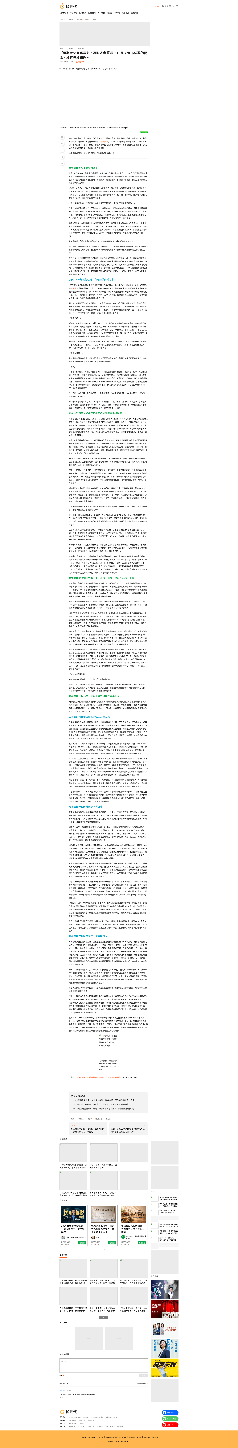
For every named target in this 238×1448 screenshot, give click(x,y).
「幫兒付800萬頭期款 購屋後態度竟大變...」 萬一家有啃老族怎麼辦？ (73, 1194)
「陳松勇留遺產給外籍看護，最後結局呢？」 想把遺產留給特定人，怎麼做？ (73, 1166)
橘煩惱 (109, 12)
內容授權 (91, 1420)
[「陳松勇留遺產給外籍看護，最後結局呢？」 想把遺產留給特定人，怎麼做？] (73, 1152)
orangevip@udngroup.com (78, 1417)
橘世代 (62, 48)
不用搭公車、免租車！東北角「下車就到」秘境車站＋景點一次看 (168, 1205)
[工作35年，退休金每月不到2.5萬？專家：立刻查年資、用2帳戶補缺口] (155, 1239)
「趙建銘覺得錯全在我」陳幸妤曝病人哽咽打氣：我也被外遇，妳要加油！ (73, 1281)
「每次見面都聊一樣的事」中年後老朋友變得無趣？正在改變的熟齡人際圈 (133, 1309)
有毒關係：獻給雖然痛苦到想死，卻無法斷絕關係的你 (100, 1077)
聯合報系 (132, 1437)
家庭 (72, 1119)
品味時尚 (101, 12)
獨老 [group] (94, 19)
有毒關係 (81, 1119)
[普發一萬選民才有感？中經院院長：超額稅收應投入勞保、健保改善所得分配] (155, 1226)
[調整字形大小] (62, 163)
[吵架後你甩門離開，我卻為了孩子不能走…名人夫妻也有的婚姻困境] (134, 1268)
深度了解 (82, 1243)
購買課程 (157, 6)
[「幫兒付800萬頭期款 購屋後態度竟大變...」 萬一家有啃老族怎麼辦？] (73, 1180)
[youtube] (170, 6)
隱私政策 (120, 1426)
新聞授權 (100, 1437)
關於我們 (147, 1437)
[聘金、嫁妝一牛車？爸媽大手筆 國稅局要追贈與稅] (104, 1152)
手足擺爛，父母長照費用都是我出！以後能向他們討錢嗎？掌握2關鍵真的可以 (168, 1232)
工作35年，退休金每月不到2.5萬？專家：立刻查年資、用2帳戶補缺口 (168, 1239)
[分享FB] (62, 137)
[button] (176, 6)
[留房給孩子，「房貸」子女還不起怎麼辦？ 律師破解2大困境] (104, 1180)
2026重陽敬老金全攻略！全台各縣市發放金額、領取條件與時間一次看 (168, 1198)
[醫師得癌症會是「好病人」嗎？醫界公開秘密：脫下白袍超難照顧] (104, 1268)
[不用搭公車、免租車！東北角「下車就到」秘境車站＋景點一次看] (155, 1205)
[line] (166, 6)
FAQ (89, 1437)
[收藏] (62, 156)
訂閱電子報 (90, 1426)
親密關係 (99, 1119)
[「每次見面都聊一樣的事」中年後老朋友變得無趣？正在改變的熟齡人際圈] (134, 1296)
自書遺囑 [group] (80, 19)
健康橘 (70, 48)
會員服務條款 (110, 1426)
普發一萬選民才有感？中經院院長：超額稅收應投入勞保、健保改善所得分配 (168, 1225)
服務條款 (109, 1437)
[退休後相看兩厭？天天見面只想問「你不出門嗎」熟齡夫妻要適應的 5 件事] (73, 1296)
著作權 (115, 1437)
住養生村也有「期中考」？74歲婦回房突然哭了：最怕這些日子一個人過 (168, 1212)
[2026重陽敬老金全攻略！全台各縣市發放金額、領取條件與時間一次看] (155, 1198)
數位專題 (125, 12)
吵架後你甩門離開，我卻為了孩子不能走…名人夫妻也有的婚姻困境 (133, 1281)
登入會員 (81, 1426)
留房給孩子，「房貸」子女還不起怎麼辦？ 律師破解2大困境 (103, 1194)
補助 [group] (87, 19)
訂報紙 (139, 1437)
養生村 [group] (63, 19)
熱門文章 (154, 1191)
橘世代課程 (73, 1423)
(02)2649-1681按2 (97, 1417)
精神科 (90, 1119)
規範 (61, 1375)
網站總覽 (155, 1437)
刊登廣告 (83, 1437)
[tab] (104, 1249)
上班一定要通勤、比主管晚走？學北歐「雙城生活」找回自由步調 (103, 1309)
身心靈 (108, 1119)
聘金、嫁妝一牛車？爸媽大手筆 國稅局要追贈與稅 (103, 1166)
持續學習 (73, 12)
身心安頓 (80, 48)
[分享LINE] (62, 143)
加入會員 (72, 1426)
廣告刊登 (82, 1420)
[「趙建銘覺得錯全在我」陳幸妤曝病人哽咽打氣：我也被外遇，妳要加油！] (73, 1268)
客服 (93, 1437)
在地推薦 (82, 12)
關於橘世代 (73, 1420)
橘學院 (117, 12)
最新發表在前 (141, 1383)
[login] (173, 6)
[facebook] (163, 6)
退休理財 (64, 12)
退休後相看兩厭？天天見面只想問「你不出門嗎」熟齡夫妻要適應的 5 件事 (73, 1309)
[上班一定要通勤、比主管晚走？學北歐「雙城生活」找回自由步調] (104, 1296)
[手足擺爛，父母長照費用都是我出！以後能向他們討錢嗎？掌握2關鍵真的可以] (155, 1232)
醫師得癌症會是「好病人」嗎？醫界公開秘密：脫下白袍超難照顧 (103, 1281)
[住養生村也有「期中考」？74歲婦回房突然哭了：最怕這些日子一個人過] (155, 1212)
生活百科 (92, 12)
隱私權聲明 (122, 1437)
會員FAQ (82, 1423)
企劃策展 (135, 12)
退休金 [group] (71, 19)
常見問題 (100, 1426)
